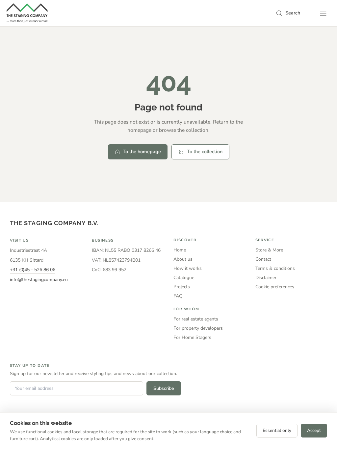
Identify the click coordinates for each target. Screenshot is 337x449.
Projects (181, 287)
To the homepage (142, 151)
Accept (314, 430)
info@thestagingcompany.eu (39, 279)
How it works (187, 268)
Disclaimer (265, 277)
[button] (288, 13)
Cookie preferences (274, 287)
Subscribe (163, 388)
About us (183, 259)
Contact (263, 259)
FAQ (178, 296)
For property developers (198, 328)
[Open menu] (323, 13)
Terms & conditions (275, 268)
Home (179, 250)
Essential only (277, 430)
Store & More (269, 250)
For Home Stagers (192, 337)
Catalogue (183, 277)
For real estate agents (195, 319)
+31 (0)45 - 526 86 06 (32, 270)
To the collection (204, 151)
